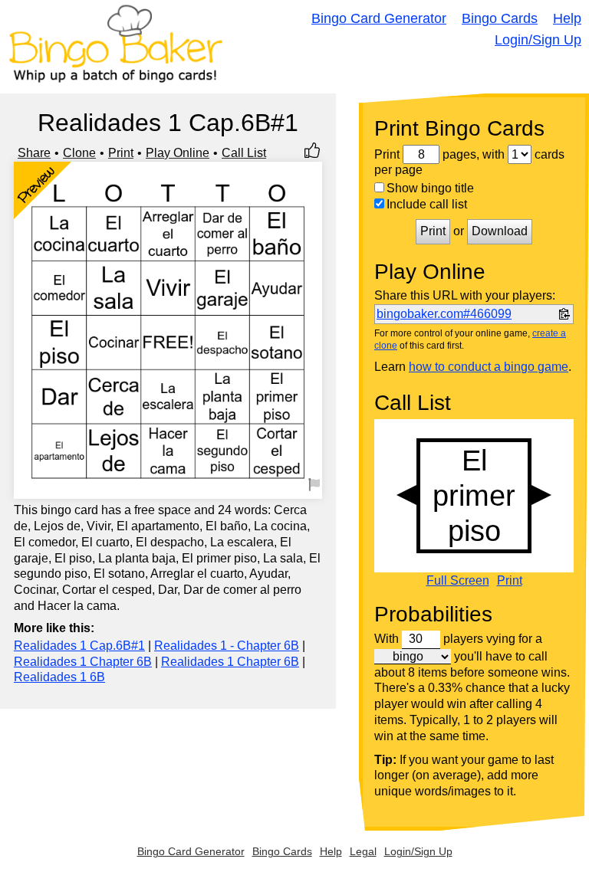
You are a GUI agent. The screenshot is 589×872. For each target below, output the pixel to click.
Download (500, 231)
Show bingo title (430, 188)
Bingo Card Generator (378, 18)
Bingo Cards (500, 18)
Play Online (177, 152)
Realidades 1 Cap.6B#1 (79, 645)
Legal (363, 851)
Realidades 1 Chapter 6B (83, 661)
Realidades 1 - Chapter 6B (226, 645)
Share (34, 152)
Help (567, 18)
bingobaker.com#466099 (444, 313)
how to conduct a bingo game (488, 366)
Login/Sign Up (538, 40)
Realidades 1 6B (59, 677)
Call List (244, 152)
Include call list (427, 204)
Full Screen (457, 581)
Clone (79, 152)
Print (120, 152)
